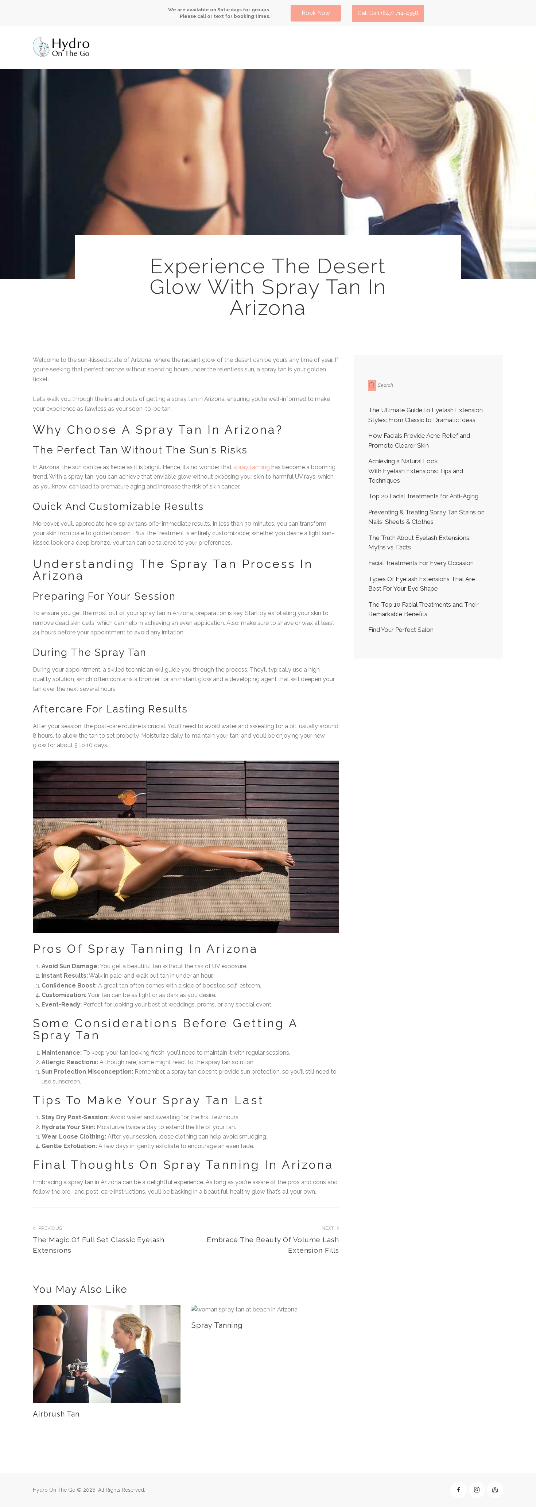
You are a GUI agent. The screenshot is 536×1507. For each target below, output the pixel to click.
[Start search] (372, 385)
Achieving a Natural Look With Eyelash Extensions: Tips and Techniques (415, 470)
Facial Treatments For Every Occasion (421, 563)
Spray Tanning (217, 1325)
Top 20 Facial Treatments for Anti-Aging (423, 496)
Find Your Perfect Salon (401, 630)
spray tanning (251, 467)
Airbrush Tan (56, 1414)
